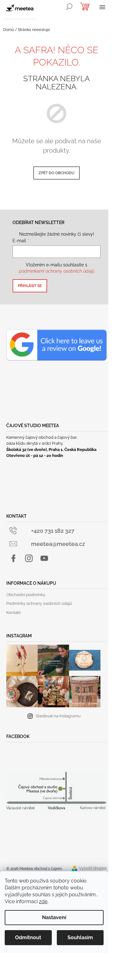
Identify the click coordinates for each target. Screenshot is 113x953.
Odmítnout (28, 937)
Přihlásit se (30, 286)
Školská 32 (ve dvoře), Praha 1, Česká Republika (51, 449)
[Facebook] (13, 558)
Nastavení (54, 917)
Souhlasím (80, 937)
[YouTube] (44, 558)
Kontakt (13, 612)
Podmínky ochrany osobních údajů (39, 603)
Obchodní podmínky (25, 594)
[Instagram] (29, 558)
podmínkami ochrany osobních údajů (56, 271)
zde (43, 901)
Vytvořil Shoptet (93, 868)
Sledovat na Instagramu (58, 716)
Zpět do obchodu (56, 173)
